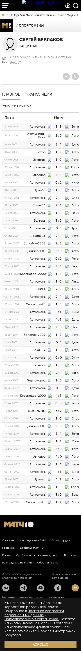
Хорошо (41, 644)
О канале (8, 540)
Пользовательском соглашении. (31, 619)
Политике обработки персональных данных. (34, 613)
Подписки (8, 547)
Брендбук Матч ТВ (31, 547)
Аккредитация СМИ (33, 540)
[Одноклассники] (75, 76)
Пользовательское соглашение (64, 576)
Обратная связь (47, 562)
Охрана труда (60, 540)
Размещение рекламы (17, 562)
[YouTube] (40, 587)
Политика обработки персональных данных (30, 555)
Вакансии (70, 555)
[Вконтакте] (66, 76)
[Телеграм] (23, 587)
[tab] (11, 94)
